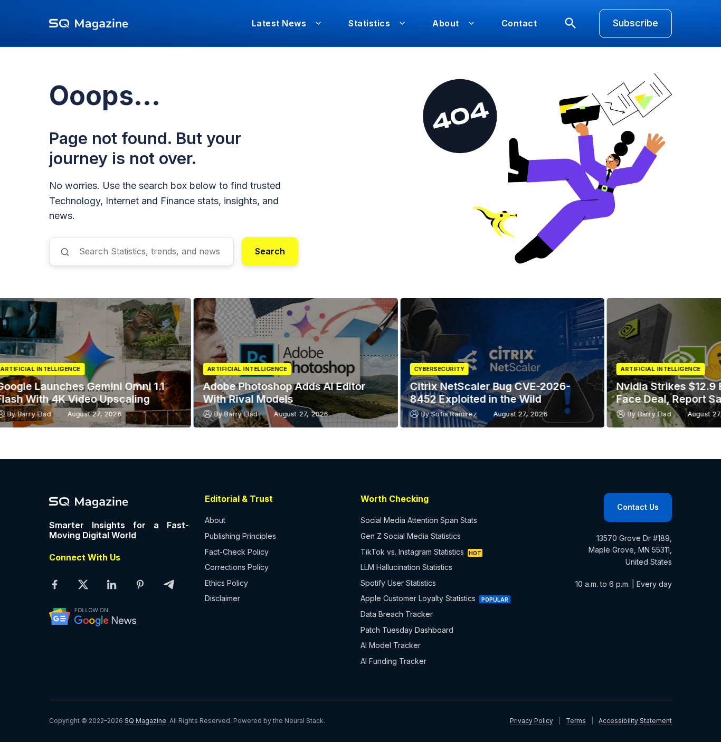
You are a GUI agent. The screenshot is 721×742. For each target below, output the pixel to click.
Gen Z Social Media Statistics (410, 535)
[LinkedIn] (111, 584)
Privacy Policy (531, 721)
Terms (576, 721)
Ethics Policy (226, 582)
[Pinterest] (139, 584)
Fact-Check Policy (237, 551)
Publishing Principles (240, 535)
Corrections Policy (237, 567)
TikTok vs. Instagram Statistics (412, 551)
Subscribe (635, 22)
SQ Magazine (145, 721)
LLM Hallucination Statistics (406, 567)
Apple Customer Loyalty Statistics (418, 598)
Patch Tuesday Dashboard (406, 629)
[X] (82, 584)
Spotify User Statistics (398, 582)
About (215, 520)
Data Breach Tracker (396, 614)
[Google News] (119, 616)
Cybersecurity (297, 369)
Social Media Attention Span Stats (418, 520)
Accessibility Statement (635, 721)
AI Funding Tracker (393, 661)
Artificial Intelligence (105, 369)
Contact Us (638, 506)
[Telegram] (168, 584)
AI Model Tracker (390, 645)
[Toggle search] (570, 23)
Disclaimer (222, 598)
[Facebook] (54, 584)
